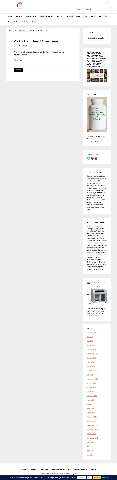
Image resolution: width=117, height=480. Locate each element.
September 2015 (92, 438)
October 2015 (91, 434)
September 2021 (92, 371)
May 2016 (90, 404)
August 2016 (91, 400)
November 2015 (92, 430)
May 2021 (90, 375)
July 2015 (90, 446)
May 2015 (90, 455)
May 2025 (90, 341)
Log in (73, 474)
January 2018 (91, 387)
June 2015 (90, 451)
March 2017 (91, 392)
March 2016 (91, 413)
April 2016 (90, 408)
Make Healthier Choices (20, 5)
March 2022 (91, 366)
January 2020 (91, 383)
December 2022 (92, 354)
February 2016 (92, 417)
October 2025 (91, 333)
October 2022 (91, 358)
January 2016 (91, 421)
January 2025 (91, 349)
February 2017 (92, 396)
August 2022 (91, 362)
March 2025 (91, 345)
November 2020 (92, 379)
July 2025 (90, 337)
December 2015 (92, 425)
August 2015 (91, 442)
